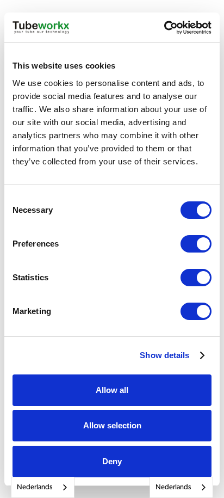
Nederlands (34, 487)
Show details (164, 355)
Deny (112, 461)
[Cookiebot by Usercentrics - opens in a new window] (163, 28)
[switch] (196, 244)
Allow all (112, 390)
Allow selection (112, 425)
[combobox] (42, 487)
